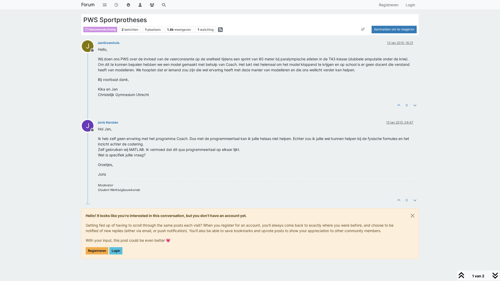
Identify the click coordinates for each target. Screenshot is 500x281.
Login (116, 251)
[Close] (412, 216)
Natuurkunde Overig (102, 29)
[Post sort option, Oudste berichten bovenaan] (363, 29)
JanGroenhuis (108, 43)
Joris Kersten (107, 122)
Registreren (97, 251)
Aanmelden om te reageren (394, 29)
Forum (88, 4)
